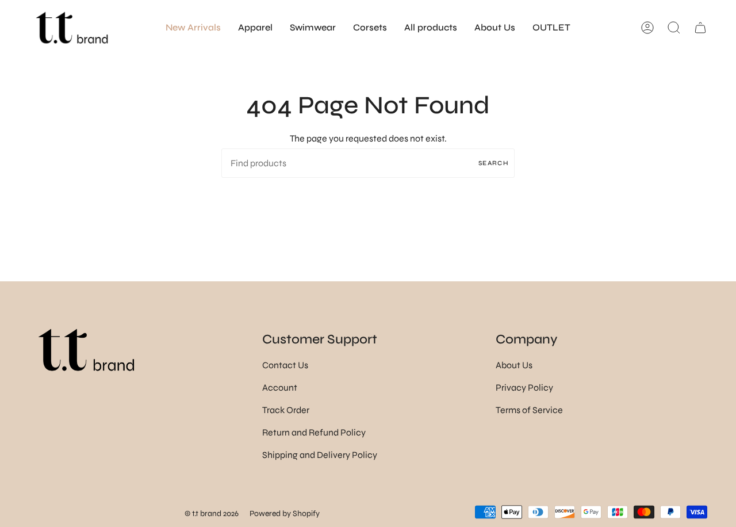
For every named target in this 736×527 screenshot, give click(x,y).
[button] (255, 27)
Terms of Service (529, 409)
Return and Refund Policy (314, 432)
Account (279, 387)
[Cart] (700, 27)
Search (493, 163)
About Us (514, 365)
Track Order (285, 409)
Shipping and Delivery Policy (319, 454)
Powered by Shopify (285, 513)
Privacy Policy (524, 387)
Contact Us (285, 365)
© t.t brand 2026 (212, 513)
